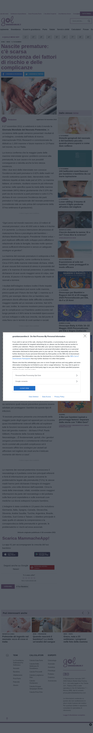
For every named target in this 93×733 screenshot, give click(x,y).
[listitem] (46, 375)
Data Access (46, 397)
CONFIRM (24, 388)
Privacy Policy (59, 397)
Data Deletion (34, 397)
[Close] (86, 336)
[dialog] (46, 366)
